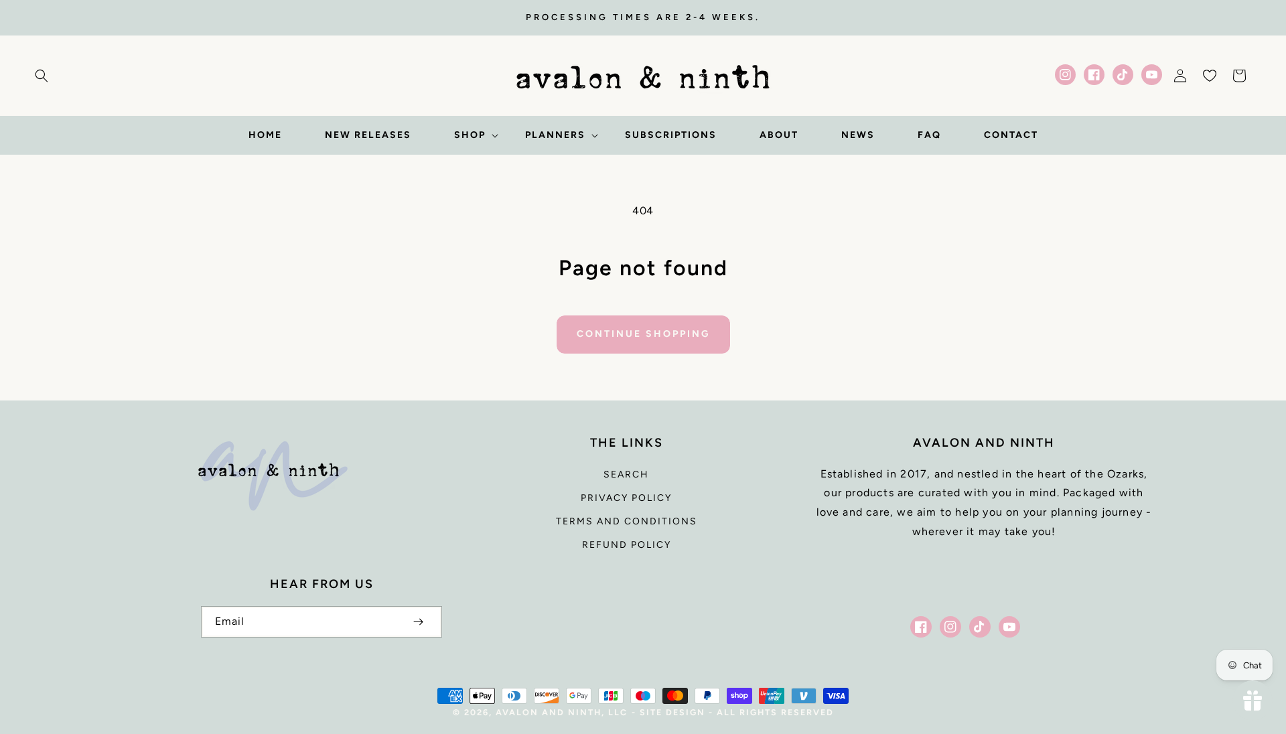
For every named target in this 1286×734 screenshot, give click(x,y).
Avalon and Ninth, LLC (562, 712)
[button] (41, 75)
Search (626, 474)
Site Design (672, 712)
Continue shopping (643, 334)
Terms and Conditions (626, 521)
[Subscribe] (418, 622)
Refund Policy (626, 544)
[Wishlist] (1209, 75)
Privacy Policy (626, 498)
